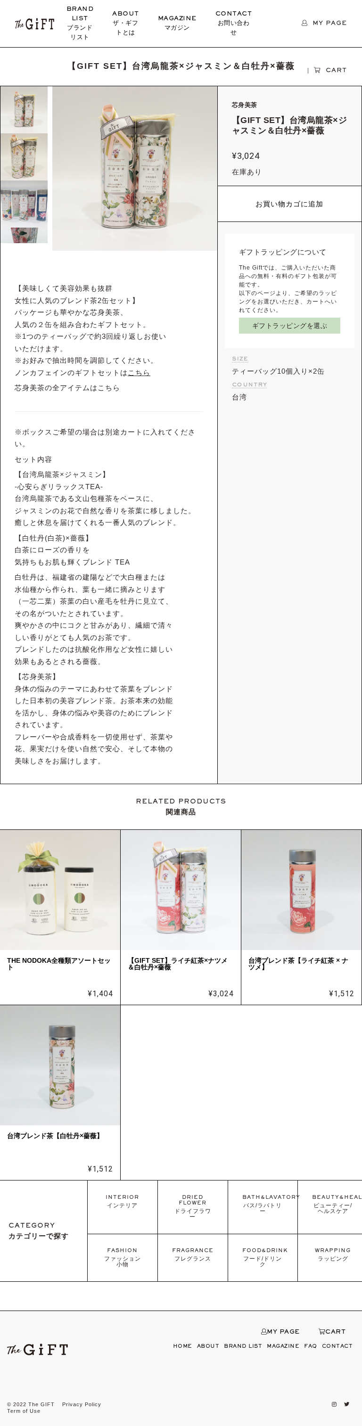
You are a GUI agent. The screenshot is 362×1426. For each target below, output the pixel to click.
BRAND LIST (80, 24)
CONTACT (233, 23)
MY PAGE (283, 1332)
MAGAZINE (177, 23)
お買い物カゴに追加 (289, 204)
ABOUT (125, 23)
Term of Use (24, 1411)
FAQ (310, 1346)
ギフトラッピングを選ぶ (290, 325)
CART (335, 1332)
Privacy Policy (81, 1404)
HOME (182, 1346)
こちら (109, 388)
